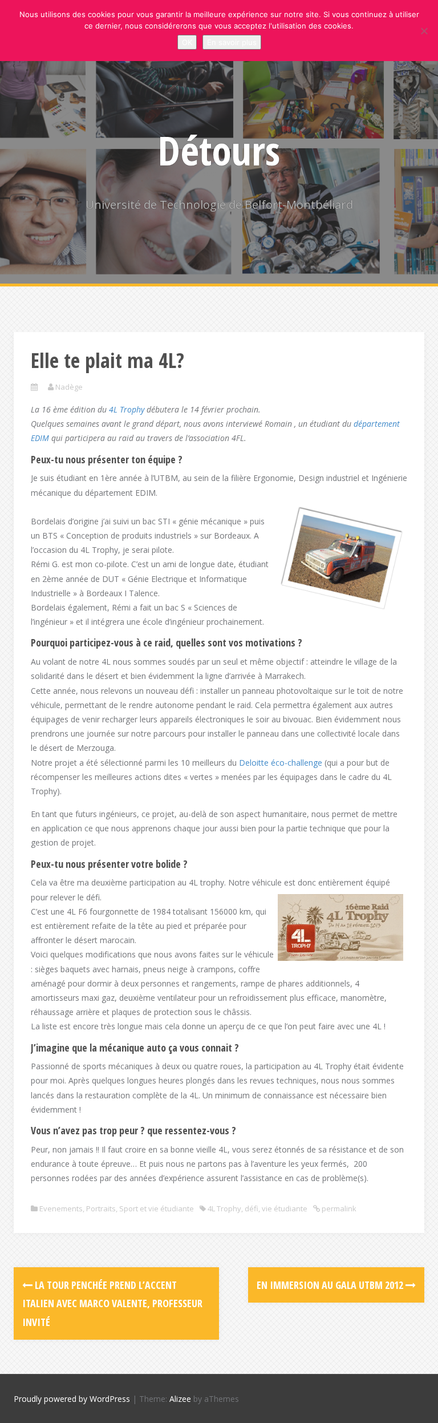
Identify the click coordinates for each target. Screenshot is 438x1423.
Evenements (61, 1208)
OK (187, 42)
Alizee (180, 1398)
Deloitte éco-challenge (280, 762)
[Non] (423, 31)
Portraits (101, 1208)
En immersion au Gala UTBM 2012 (331, 1285)
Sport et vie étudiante (156, 1208)
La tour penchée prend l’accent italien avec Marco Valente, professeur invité (112, 1303)
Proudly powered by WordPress (72, 1398)
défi (251, 1208)
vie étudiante (284, 1208)
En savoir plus (232, 42)
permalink (338, 1208)
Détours (219, 150)
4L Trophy (126, 409)
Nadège (69, 387)
